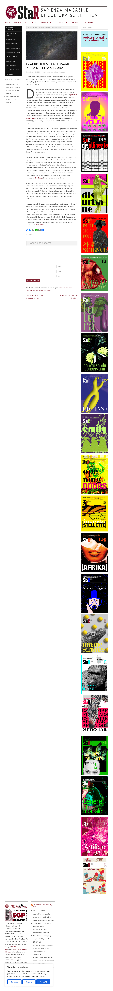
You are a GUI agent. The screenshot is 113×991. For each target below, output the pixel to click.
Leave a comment (48, 72)
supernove (40, 225)
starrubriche (11, 65)
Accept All (43, 982)
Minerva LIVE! (10, 39)
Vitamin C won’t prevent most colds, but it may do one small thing (43, 960)
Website (60, 276)
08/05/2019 (37, 72)
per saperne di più (12, 70)
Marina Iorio (29, 72)
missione (29, 22)
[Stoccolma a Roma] (56, 12)
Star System (10, 61)
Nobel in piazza (11, 44)
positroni (73, 95)
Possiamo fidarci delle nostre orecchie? (13, 90)
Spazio (31, 234)
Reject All (29, 982)
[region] (28, 975)
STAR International (13, 48)
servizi (75, 22)
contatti (17, 22)
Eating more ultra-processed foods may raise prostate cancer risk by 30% (43, 948)
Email (60, 271)
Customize (14, 982)
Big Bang (38, 178)
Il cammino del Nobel (13, 52)
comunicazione (44, 22)
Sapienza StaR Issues (11, 34)
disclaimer (88, 22)
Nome (60, 267)
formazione (62, 22)
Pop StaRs (9, 74)
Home (7, 22)
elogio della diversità (10, 28)
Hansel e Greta (11, 57)
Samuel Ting (30, 118)
